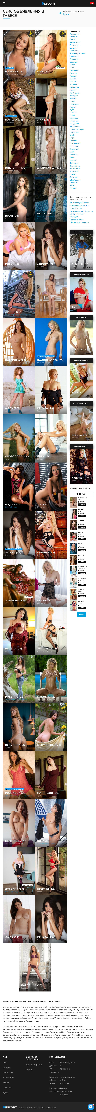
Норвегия (74, 132)
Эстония (73, 177)
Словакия (74, 146)
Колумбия (74, 104)
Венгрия (73, 56)
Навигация (8, 1077)
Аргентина (74, 42)
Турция (73, 160)
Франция (74, 163)
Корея (72, 107)
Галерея (7, 1067)
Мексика (74, 121)
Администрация (34, 1064)
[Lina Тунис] (51, 54)
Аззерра (81, 509)
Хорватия (74, 171)
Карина (81, 601)
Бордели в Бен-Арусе (53, 1080)
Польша (73, 140)
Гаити (72, 65)
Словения (74, 149)
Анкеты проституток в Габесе (66, 1091)
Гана (72, 67)
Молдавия (74, 124)
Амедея (81, 521)
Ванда (80, 532)
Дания (73, 79)
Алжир (73, 39)
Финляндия (75, 168)
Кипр (72, 101)
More (81, 614)
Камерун (74, 95)
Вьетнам (73, 62)
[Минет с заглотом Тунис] (19, 150)
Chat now (82, 504)
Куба (72, 109)
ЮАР (72, 185)
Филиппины (75, 166)
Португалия (75, 143)
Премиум (7, 1087)
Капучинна (82, 498)
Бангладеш (74, 45)
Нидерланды (75, 126)
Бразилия (74, 50)
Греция (73, 76)
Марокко (74, 118)
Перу (72, 138)
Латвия (73, 112)
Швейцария (75, 180)
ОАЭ (72, 135)
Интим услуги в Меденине (81, 211)
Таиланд (73, 154)
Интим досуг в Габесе (79, 202)
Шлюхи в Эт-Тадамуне (80, 222)
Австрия (73, 36)
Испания (73, 84)
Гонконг (73, 73)
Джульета (82, 578)
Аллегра (81, 555)
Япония (73, 188)
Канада (73, 98)
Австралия (74, 34)
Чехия (72, 174)
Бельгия (73, 48)
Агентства (8, 1072)
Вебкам (6, 1082)
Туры (5, 1092)
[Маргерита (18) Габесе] (19, 54)
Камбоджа (74, 93)
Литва (72, 115)
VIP (4, 1062)
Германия (74, 70)
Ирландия (74, 87)
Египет (73, 81)
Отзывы (30, 1069)
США (72, 152)
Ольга (80, 544)
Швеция (73, 182)
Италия (73, 90)
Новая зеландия (77, 129)
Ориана (81, 590)
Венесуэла (74, 59)
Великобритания (77, 53)
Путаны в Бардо (77, 219)
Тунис (66, 14)
